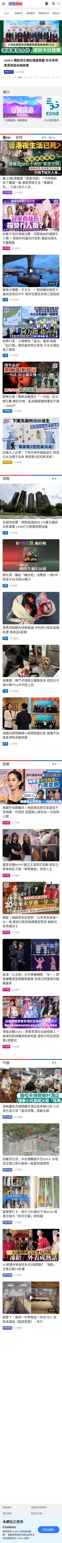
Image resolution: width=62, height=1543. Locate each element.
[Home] (15, 3)
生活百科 (7, 192)
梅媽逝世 (18, 13)
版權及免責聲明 (39, 1507)
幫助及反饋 (36, 1513)
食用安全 (7, 462)
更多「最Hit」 (49, 137)
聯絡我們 (7, 1507)
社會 (5, 300)
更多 (54, 478)
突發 (5, 586)
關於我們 (7, 1513)
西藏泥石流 (44, 13)
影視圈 (8, 72)
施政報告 (31, 13)
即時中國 (7, 1117)
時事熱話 (7, 411)
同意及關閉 (48, 1529)
